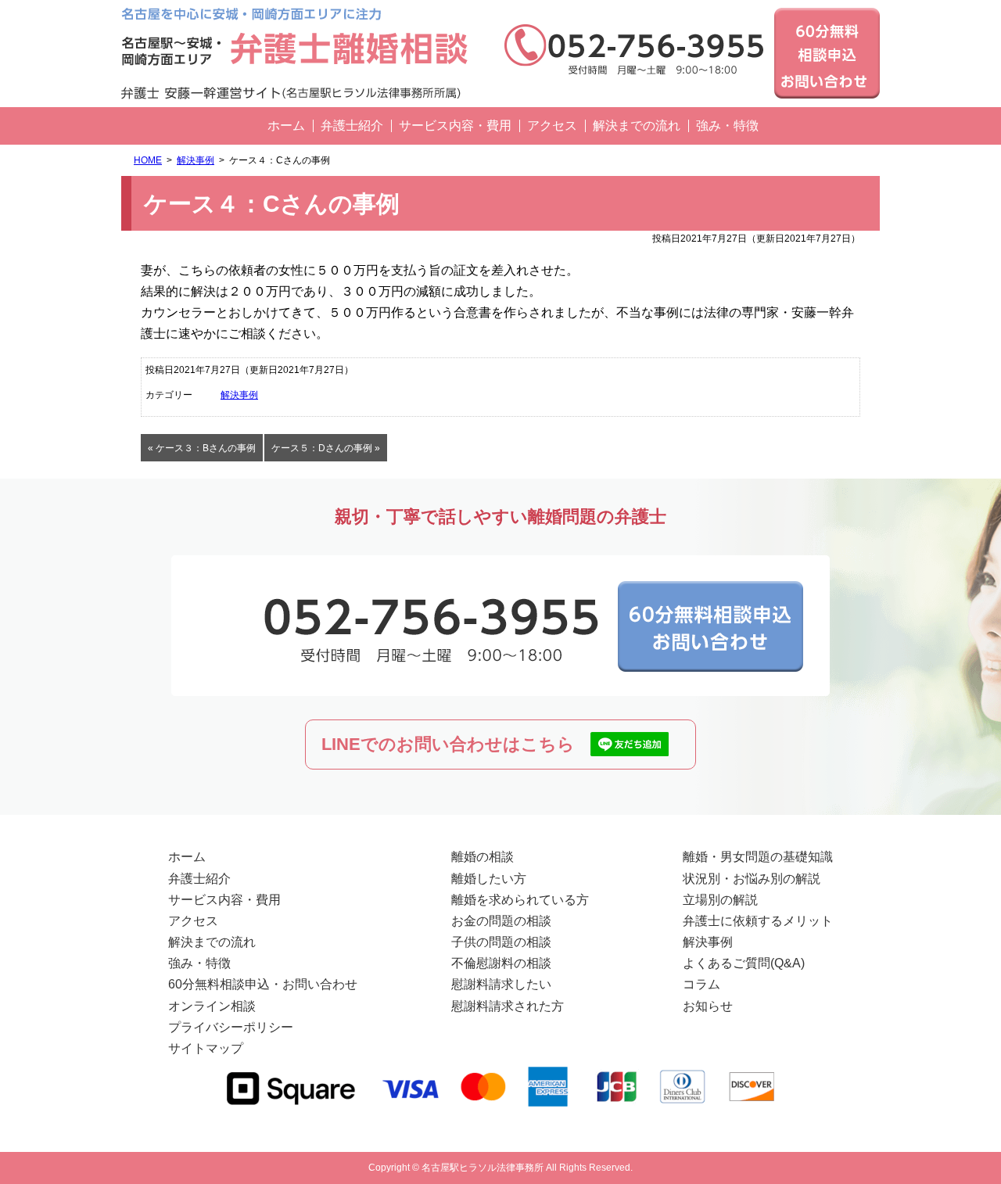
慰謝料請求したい (501, 984)
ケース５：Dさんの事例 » (325, 448)
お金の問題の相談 (501, 920)
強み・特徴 (727, 125)
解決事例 (195, 160)
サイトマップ (205, 1048)
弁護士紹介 (352, 125)
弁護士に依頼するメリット (758, 920)
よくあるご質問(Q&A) (744, 963)
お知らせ (708, 1006)
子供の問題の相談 (501, 942)
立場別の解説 (720, 899)
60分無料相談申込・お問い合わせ (262, 984)
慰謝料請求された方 (507, 1006)
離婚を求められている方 (520, 899)
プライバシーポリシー (230, 1027)
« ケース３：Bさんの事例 (202, 448)
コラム (701, 984)
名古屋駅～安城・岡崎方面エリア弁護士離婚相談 (301, 53)
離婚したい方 (488, 878)
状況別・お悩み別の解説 (751, 878)
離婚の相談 (482, 856)
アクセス (552, 125)
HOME (148, 160)
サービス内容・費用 (455, 125)
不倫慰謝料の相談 (501, 963)
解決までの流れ (636, 125)
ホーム (286, 125)
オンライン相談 (212, 1006)
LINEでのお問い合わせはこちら (448, 744)
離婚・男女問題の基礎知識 (758, 856)
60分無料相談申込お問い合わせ (827, 53)
